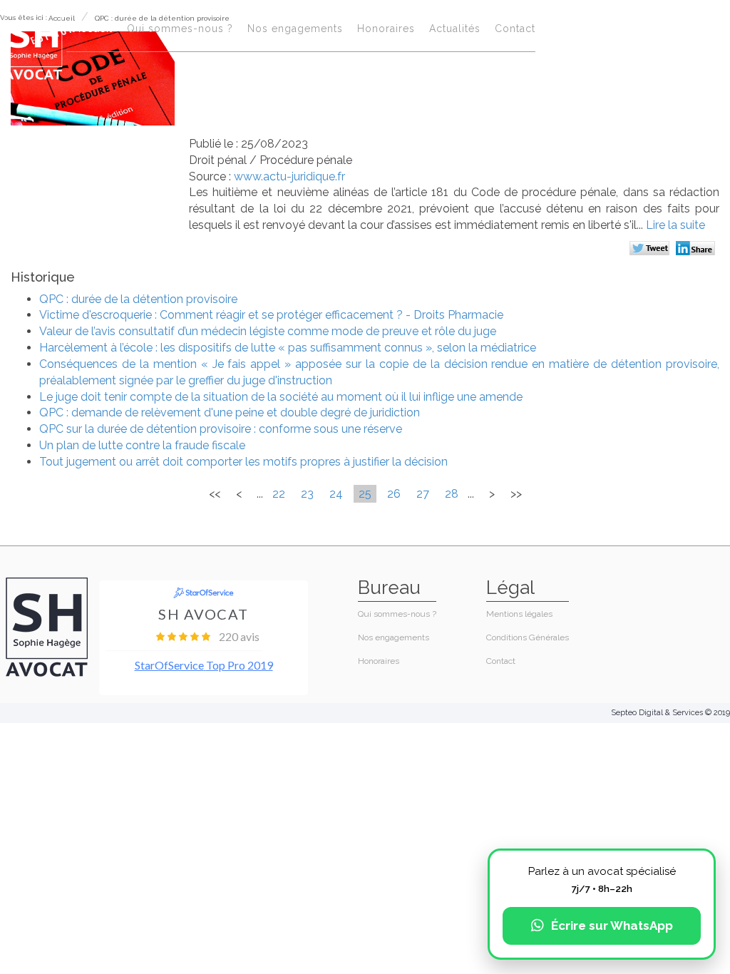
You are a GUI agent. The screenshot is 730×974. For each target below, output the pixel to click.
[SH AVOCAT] (33, 44)
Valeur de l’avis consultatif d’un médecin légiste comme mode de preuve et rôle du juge (267, 331)
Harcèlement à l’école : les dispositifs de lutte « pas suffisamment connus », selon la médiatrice (287, 347)
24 (336, 494)
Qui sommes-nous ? (180, 28)
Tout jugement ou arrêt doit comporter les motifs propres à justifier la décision (243, 461)
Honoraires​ (386, 28)
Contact (515, 28)
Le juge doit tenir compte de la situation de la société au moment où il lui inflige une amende (281, 397)
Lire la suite (675, 225)
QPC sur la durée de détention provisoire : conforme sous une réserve (220, 429)
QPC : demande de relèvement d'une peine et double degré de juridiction (229, 412)
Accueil (93, 28)
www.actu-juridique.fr (289, 176)
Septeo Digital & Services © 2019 (670, 712)
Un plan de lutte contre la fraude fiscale (142, 445)
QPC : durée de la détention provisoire (138, 299)
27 (422, 494)
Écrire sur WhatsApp (612, 925)
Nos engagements (295, 28)
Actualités (454, 28)
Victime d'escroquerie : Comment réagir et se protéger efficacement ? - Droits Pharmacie (271, 315)
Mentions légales (519, 614)
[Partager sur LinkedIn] (697, 249)
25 (365, 494)
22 (278, 494)
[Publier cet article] (651, 249)
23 (307, 494)
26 (394, 494)
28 (451, 494)
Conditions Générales (527, 637)
